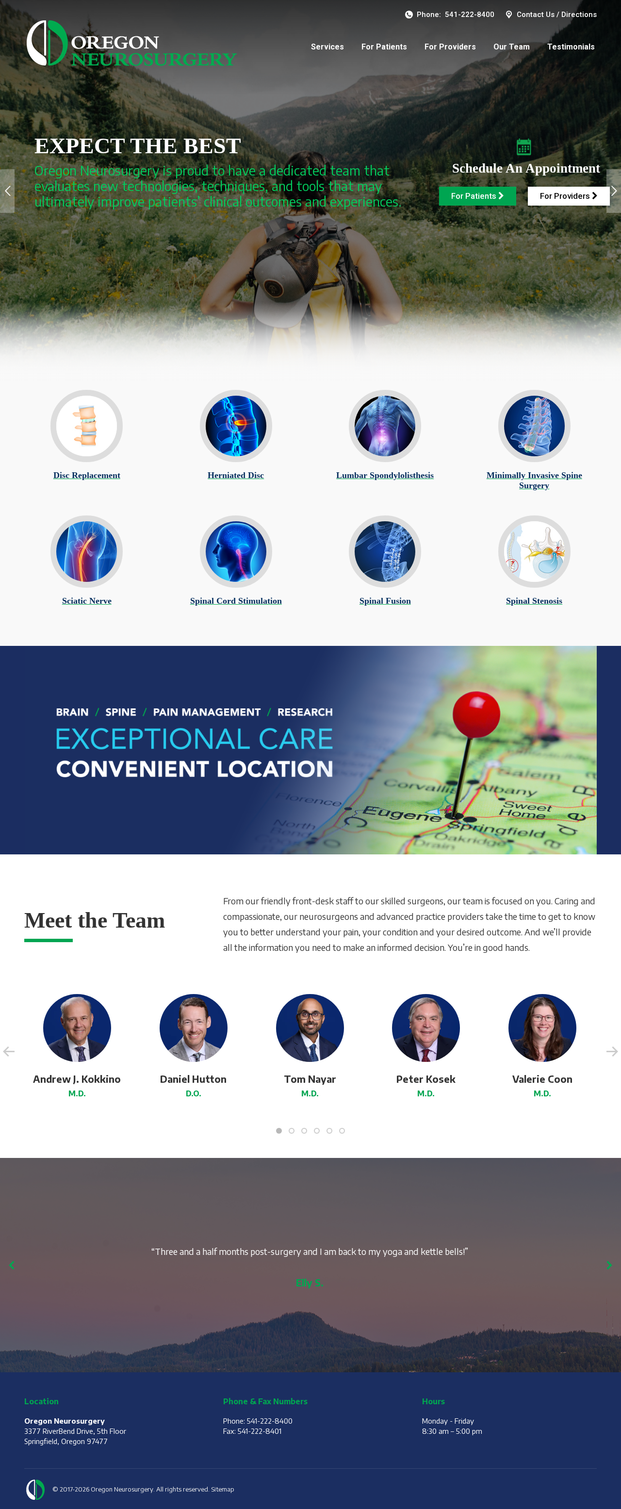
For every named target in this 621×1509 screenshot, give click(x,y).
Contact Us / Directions (557, 14)
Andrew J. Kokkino (77, 1079)
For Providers (566, 196)
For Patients (474, 196)
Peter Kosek (426, 1079)
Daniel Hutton (193, 1079)
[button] (279, 1131)
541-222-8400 (469, 14)
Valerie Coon (542, 1079)
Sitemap (222, 1489)
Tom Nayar (310, 1079)
